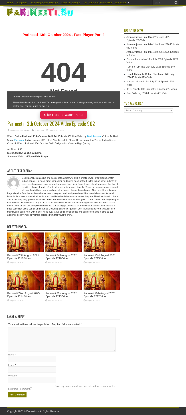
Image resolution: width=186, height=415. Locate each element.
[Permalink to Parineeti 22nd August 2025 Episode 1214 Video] (25, 289)
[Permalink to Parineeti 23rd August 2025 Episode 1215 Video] (102, 251)
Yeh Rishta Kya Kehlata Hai (97, 2)
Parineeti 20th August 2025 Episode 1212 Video (99, 295)
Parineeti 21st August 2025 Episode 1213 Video (61, 295)
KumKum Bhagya (70, 2)
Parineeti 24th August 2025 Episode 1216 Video (61, 257)
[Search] (176, 2)
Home (10, 2)
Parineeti (40, 130)
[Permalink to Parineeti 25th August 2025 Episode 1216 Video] (25, 251)
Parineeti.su (32, 411)
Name (11, 354)
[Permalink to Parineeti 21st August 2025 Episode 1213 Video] (63, 289)
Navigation (120, 2)
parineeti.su (41, 205)
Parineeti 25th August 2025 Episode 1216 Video (23, 257)
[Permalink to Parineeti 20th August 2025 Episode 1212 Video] (102, 289)
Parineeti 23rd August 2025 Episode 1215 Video (99, 257)
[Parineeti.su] (40, 13)
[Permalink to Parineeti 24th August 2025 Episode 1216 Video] (63, 251)
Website (12, 375)
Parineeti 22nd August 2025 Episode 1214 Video (23, 295)
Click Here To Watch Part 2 (63, 115)
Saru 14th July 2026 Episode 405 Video (147, 93)
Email (11, 365)
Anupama (22, 2)
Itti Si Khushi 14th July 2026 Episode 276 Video (151, 89)
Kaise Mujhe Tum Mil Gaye (44, 2)
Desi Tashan (25, 130)
